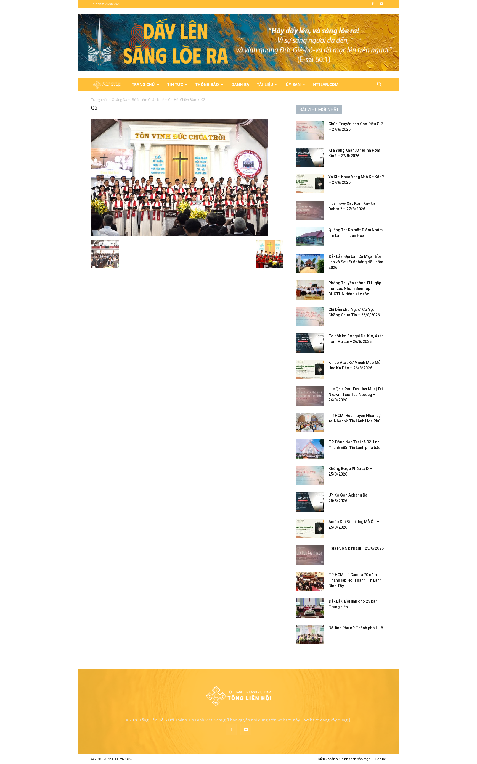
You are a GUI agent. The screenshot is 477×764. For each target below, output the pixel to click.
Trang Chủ (143, 84)
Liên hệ (380, 759)
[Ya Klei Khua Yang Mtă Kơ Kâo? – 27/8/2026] (310, 183)
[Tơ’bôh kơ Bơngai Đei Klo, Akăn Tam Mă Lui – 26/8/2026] (310, 343)
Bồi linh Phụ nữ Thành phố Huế (355, 628)
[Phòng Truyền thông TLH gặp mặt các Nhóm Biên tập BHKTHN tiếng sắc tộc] (310, 290)
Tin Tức (175, 84)
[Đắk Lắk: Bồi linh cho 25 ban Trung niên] (310, 608)
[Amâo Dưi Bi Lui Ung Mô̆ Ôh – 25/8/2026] (310, 528)
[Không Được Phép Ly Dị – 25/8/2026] (310, 475)
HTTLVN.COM (325, 84)
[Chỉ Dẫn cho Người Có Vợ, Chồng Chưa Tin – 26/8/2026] (310, 316)
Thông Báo (207, 84)
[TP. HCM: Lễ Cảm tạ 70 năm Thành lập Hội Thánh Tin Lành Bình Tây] (310, 581)
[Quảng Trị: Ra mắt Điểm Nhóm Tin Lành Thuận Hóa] (310, 236)
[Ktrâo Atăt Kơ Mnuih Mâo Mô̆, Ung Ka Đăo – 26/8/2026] (310, 369)
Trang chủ (99, 99)
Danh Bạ (240, 84)
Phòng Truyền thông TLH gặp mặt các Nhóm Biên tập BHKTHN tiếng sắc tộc (354, 288)
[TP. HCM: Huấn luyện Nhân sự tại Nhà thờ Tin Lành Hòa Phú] (310, 422)
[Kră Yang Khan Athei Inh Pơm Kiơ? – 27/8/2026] (310, 157)
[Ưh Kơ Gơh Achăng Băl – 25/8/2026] (310, 502)
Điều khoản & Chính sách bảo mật (344, 759)
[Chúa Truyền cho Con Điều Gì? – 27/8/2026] (310, 130)
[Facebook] (373, 4)
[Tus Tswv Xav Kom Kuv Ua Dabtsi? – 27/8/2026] (310, 210)
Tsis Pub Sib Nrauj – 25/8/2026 (356, 548)
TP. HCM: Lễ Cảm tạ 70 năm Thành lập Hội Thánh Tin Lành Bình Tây (355, 580)
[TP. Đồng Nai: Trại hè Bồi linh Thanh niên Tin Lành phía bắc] (310, 449)
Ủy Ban (293, 84)
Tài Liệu (265, 84)
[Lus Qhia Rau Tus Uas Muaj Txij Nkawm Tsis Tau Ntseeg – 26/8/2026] (310, 396)
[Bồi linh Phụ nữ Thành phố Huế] (310, 634)
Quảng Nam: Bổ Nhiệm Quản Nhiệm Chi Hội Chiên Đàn (154, 99)
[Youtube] (382, 4)
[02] (179, 234)
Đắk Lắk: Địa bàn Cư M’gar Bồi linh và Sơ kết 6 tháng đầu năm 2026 (355, 262)
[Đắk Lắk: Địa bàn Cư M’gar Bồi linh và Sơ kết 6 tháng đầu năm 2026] (310, 263)
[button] (379, 85)
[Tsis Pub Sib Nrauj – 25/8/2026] (310, 555)
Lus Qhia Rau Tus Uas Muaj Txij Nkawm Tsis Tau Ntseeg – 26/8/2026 (355, 394)
